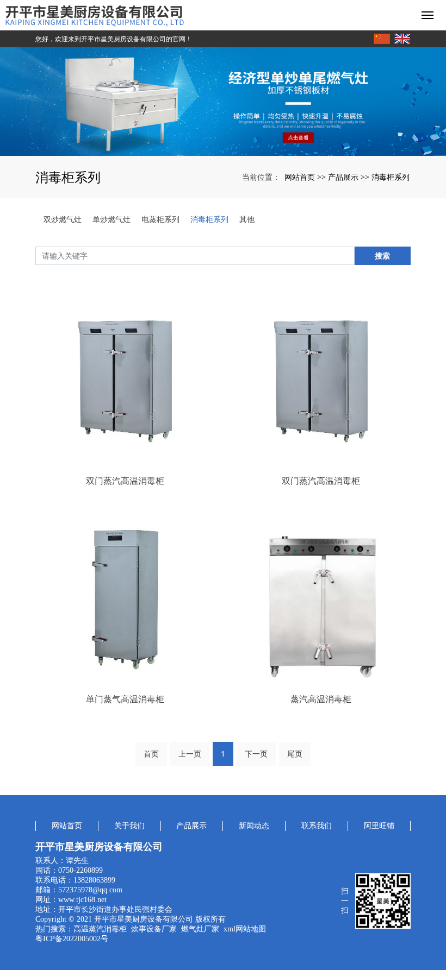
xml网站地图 (245, 929)
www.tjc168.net (82, 900)
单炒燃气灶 (111, 219)
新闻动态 (254, 826)
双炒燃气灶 (63, 219)
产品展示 (343, 177)
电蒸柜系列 (160, 219)
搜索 (382, 255)
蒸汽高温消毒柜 (320, 699)
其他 (247, 219)
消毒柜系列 (390, 177)
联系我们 (316, 826)
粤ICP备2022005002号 (71, 939)
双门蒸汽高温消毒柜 (125, 481)
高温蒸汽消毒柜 (100, 929)
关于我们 (129, 826)
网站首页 (299, 177)
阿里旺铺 (379, 826)
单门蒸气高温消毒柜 (125, 699)
